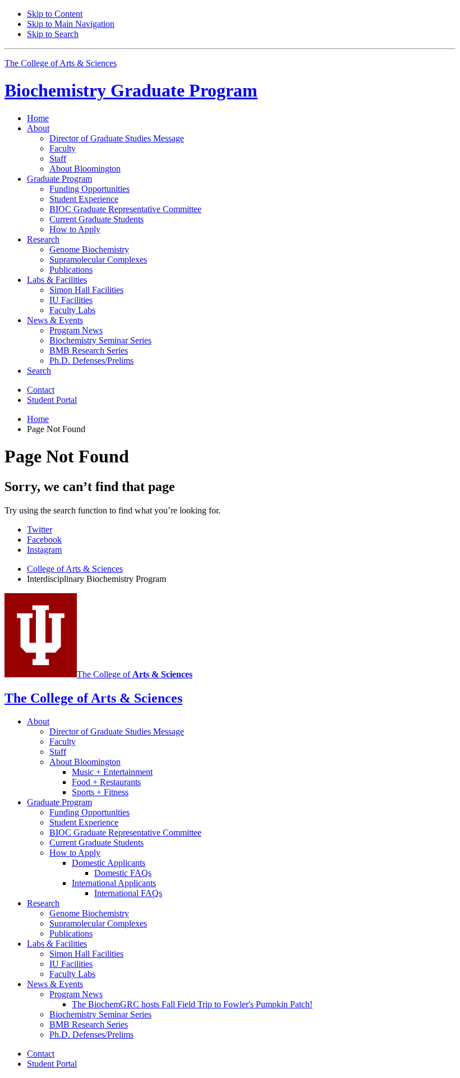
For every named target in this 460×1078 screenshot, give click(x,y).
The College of (134, 674)
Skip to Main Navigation (70, 24)
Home (38, 118)
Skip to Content (54, 14)
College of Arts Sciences (75, 569)
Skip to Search (53, 34)
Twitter (39, 529)
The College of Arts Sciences (60, 63)
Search (39, 370)
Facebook (44, 539)
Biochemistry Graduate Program (130, 90)
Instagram (44, 549)
